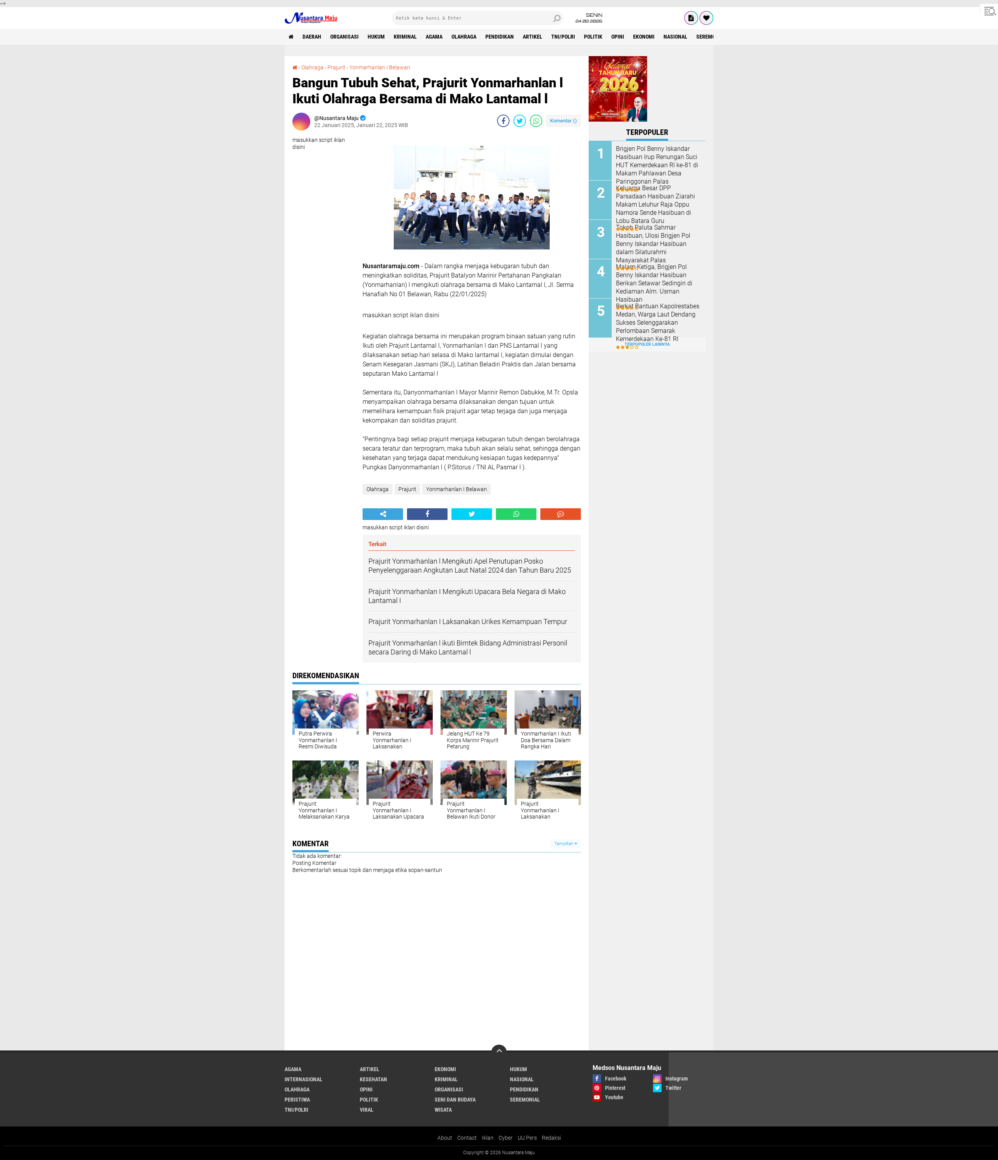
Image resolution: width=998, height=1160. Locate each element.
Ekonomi (644, 37)
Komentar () (563, 121)
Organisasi (344, 37)
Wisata (443, 1110)
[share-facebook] (503, 121)
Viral (366, 1110)
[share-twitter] (519, 121)
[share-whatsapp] (536, 121)
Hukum (376, 37)
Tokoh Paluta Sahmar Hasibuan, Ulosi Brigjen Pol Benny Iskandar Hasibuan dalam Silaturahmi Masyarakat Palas (653, 243)
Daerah (312, 37)
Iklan (488, 1138)
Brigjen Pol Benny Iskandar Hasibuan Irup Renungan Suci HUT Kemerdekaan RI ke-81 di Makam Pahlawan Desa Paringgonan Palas (657, 165)
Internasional (303, 1079)
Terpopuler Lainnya (647, 344)
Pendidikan (499, 37)
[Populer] (706, 18)
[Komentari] (560, 514)
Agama (434, 37)
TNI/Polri (563, 37)
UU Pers (527, 1138)
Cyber (506, 1138)
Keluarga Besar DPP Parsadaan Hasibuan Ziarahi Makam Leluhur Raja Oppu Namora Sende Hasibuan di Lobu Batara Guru (655, 204)
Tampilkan (564, 843)
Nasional (675, 37)
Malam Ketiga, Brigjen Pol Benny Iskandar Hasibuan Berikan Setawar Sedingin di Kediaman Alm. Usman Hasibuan (654, 283)
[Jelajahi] (989, 11)
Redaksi (551, 1138)
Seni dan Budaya (455, 1099)
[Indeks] (691, 18)
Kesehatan (373, 1079)
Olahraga (463, 37)
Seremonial (711, 37)
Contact (467, 1138)
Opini (617, 37)
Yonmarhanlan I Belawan (379, 67)
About (444, 1138)
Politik (593, 37)
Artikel (532, 37)
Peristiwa (297, 1099)
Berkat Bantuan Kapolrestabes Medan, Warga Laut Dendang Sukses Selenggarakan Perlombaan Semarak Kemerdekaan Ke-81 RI (657, 322)
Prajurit (336, 67)
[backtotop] (499, 1052)
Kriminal (405, 37)
